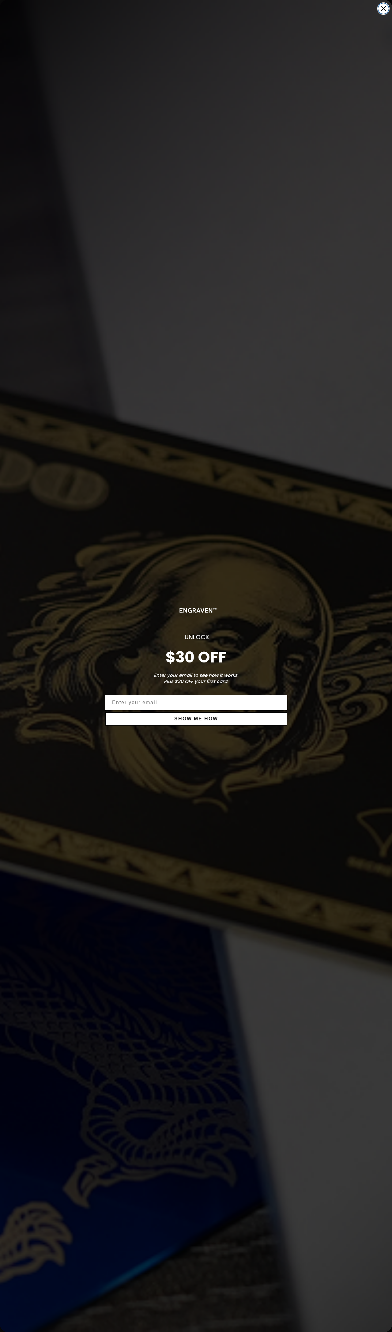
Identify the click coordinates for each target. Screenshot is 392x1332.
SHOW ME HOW (196, 718)
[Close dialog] (383, 8)
